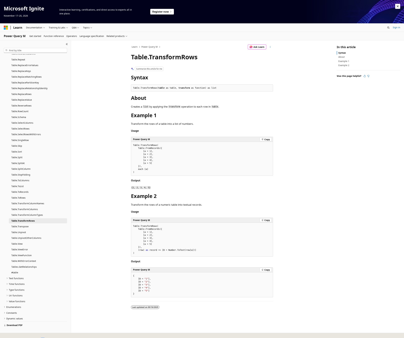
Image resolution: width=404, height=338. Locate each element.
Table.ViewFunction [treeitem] (21, 255)
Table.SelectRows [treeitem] (20, 128)
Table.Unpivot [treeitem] (18, 232)
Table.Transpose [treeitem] (20, 226)
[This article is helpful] (364, 76)
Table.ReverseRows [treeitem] (21, 105)
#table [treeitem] (14, 272)
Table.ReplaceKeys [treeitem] (21, 71)
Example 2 (343, 65)
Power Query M (149, 46)
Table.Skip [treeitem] (16, 145)
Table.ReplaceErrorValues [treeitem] (24, 65)
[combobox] (35, 50)
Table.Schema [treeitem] (18, 117)
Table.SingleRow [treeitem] (20, 140)
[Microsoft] (6, 28)
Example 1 (343, 61)
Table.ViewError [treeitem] (19, 249)
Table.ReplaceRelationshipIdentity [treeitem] (29, 88)
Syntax (342, 52)
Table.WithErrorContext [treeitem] (23, 260)
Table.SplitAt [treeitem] (18, 163)
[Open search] (388, 27)
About (341, 56)
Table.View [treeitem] (17, 243)
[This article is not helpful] (368, 76)
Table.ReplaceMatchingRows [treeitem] (26, 76)
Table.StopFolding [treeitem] (20, 174)
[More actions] (270, 47)
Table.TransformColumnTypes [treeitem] (27, 214)
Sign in (396, 27)
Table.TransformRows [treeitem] (23, 220)
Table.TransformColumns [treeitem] (24, 209)
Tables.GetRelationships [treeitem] (24, 266)
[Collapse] (67, 44)
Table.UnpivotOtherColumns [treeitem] (26, 237)
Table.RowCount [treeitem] (19, 111)
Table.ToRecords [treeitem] (20, 191)
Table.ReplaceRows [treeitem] (21, 94)
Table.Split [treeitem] (16, 157)
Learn (135, 46)
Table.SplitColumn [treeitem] (21, 168)
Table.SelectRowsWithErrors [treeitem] (26, 134)
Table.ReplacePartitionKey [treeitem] (25, 82)
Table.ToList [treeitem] (17, 186)
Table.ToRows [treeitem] (18, 197)
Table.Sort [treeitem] (16, 151)
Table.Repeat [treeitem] (18, 59)
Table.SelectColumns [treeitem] (22, 122)
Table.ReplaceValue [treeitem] (21, 99)
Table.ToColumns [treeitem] (20, 180)
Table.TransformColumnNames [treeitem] (27, 203)
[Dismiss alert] (397, 6)
